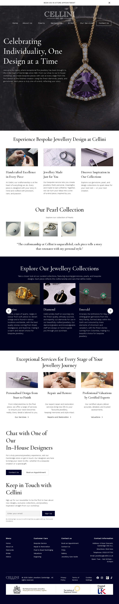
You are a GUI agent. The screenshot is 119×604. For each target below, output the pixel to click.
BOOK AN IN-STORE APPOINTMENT (59, 3)
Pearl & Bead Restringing (43, 550)
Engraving (37, 557)
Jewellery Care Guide (69, 557)
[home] (59, 15)
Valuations (38, 553)
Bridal (8, 553)
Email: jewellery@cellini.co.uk (101, 556)
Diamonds (10, 550)
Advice (8, 557)
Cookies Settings (89, 579)
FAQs (63, 550)
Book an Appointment (36, 472)
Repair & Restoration (42, 547)
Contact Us (104, 23)
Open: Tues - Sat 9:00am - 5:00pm (102, 560)
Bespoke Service (40, 543)
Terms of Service (75, 579)
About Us (9, 547)
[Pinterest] (107, 578)
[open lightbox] (13, 229)
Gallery (64, 553)
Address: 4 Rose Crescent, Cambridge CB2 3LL (103, 544)
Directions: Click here (105, 549)
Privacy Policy (63, 579)
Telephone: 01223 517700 (103, 552)
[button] (27, 23)
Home (15, 23)
